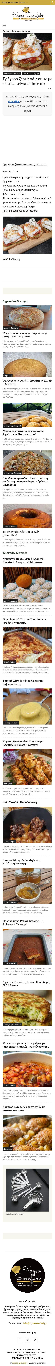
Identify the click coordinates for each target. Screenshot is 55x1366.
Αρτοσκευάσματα (10, 601)
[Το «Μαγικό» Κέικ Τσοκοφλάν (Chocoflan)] (27, 516)
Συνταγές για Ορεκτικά (12, 426)
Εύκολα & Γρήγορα (30, 73)
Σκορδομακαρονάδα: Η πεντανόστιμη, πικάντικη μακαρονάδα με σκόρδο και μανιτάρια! (26, 481)
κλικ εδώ (14, 101)
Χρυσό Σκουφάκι (19, 1363)
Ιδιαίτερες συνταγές (21, 31)
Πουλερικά (7, 783)
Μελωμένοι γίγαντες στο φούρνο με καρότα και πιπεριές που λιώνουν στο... (26, 1045)
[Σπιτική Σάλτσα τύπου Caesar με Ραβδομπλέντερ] (27, 706)
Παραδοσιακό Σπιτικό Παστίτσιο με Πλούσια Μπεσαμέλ (24, 621)
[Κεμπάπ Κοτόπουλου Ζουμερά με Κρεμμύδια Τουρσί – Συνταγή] (27, 767)
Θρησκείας (7, 375)
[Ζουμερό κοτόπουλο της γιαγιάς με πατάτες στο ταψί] (27, 1133)
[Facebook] (20, 1340)
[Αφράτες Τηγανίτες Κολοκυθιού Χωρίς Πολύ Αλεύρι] (27, 1008)
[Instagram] (27, 1340)
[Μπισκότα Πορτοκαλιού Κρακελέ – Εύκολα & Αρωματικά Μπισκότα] (27, 585)
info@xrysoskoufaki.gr (35, 1323)
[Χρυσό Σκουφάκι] (27, 13)
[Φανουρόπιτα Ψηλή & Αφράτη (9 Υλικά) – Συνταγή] (27, 364)
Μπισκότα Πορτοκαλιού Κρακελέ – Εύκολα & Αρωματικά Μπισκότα (24, 560)
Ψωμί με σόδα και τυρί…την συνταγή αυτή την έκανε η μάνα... (25, 334)
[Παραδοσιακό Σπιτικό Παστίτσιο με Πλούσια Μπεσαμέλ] (27, 645)
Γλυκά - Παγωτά (9, 526)
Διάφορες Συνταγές (10, 328)
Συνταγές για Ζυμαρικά (12, 473)
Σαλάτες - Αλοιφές (10, 722)
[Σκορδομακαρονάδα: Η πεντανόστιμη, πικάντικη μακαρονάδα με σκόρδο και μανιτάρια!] (27, 462)
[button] (4, 25)
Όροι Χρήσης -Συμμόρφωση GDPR (26, 1352)
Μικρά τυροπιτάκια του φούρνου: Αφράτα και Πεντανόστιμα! (23, 432)
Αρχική (6, 31)
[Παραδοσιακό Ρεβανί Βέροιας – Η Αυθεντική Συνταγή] (27, 947)
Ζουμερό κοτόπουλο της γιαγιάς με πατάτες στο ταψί (24, 1108)
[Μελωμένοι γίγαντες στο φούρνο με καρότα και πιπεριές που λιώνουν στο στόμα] (27, 1069)
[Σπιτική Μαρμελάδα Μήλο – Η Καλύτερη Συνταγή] (27, 886)
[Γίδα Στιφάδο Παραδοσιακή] (27, 825)
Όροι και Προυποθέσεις (26, 1350)
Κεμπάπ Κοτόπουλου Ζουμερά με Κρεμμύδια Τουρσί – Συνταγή (23, 743)
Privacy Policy (26, 1355)
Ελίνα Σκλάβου (9, 662)
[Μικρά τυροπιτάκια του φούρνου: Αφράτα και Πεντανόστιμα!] (27, 415)
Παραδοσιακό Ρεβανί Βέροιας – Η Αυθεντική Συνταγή (23, 922)
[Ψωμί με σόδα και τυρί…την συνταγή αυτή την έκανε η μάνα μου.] (27, 317)
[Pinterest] (35, 1340)
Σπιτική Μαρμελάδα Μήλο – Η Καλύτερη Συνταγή (21, 862)
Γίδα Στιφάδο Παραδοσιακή (20, 802)
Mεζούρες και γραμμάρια (27, 1358)
